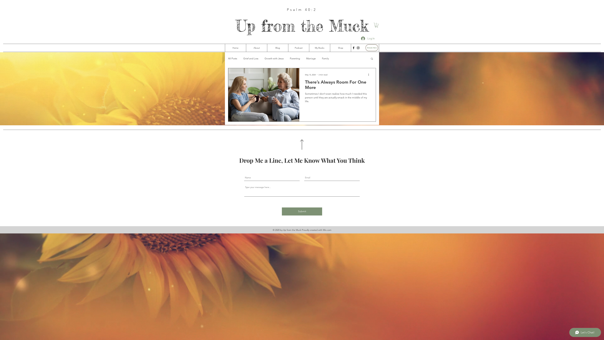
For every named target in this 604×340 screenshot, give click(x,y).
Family (325, 58)
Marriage (311, 58)
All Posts (232, 58)
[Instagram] (358, 48)
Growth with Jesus (274, 58)
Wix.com (327, 230)
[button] (376, 25)
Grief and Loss (250, 58)
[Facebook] (353, 48)
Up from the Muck (302, 26)
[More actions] (370, 74)
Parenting (295, 58)
